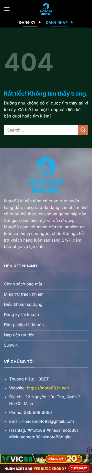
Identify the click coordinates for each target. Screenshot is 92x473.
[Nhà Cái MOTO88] (46, 9)
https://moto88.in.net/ (48, 387)
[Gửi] (83, 130)
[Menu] (7, 9)
